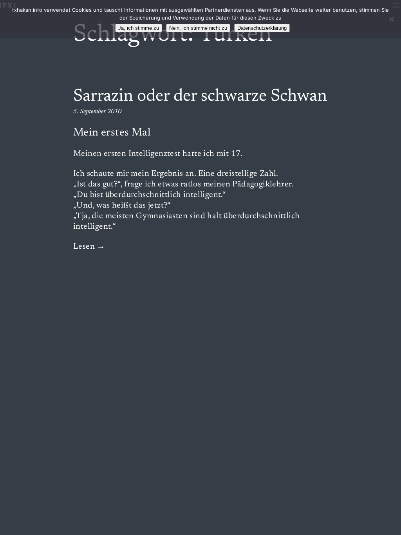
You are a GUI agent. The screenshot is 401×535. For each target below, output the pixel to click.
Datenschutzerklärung (262, 28)
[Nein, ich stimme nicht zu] (391, 19)
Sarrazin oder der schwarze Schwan (200, 96)
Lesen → (89, 247)
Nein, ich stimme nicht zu (198, 28)
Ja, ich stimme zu (138, 28)
